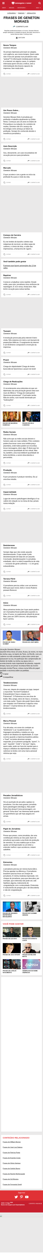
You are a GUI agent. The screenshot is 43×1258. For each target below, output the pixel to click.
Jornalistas (31, 13)
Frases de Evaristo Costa (11, 1158)
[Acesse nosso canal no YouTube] (27, 1197)
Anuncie (39, 1203)
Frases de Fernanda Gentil (12, 1184)
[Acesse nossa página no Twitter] (16, 1197)
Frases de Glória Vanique (12, 1163)
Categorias (11, 13)
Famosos (21, 13)
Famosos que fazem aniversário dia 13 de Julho (19, 267)
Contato (32, 1203)
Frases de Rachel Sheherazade (14, 1174)
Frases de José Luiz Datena (12, 1147)
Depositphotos (20, 1205)
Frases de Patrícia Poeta (11, 1152)
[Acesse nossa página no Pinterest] (21, 1197)
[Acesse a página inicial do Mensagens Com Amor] (22, 3)
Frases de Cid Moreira (10, 1179)
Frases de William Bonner (12, 1142)
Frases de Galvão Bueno (11, 1168)
